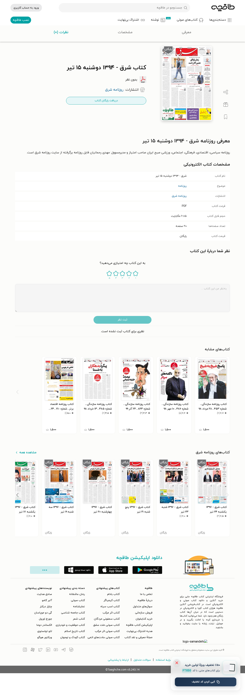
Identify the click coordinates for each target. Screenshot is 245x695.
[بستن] (176, 662)
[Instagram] (25, 650)
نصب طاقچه (21, 20)
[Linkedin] (48, 650)
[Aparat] (33, 650)
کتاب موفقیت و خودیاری (70, 625)
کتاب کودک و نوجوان (72, 637)
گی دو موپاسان (43, 613)
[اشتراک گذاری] (225, 92)
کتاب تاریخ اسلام (75, 631)
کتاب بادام (113, 594)
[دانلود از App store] (113, 570)
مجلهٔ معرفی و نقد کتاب (138, 637)
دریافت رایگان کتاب (106, 100)
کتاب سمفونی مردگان (107, 619)
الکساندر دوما (44, 625)
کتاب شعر (79, 619)
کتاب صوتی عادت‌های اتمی (104, 637)
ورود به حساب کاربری (26, 8)
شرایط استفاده (164, 660)
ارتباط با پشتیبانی (118, 660)
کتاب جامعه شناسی (73, 613)
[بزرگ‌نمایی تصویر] (165, 117)
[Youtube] (56, 650)
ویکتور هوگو (44, 637)
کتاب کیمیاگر (112, 600)
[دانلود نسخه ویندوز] (79, 570)
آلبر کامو (47, 600)
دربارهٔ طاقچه (145, 600)
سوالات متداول (142, 660)
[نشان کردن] (225, 117)
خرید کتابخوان (144, 619)
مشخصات (125, 32)
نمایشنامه (79, 606)
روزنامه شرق (179, 196)
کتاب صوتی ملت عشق (106, 625)
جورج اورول (45, 619)
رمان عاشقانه (77, 594)
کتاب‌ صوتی (78, 600)
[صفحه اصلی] (223, 7)
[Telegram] (63, 650)
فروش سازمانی (143, 613)
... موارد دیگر (45, 570)
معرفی (186, 32)
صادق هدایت (44, 594)
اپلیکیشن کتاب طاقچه (139, 625)
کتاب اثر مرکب (111, 613)
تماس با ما (146, 594)
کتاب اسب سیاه (110, 606)
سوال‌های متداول (142, 606)
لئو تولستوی (44, 631)
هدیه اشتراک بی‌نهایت (139, 631)
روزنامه (182, 186)
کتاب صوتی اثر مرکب (107, 631)
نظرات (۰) (61, 32)
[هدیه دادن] (225, 104)
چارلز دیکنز (46, 606)
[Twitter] (40, 650)
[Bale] (71, 650)
